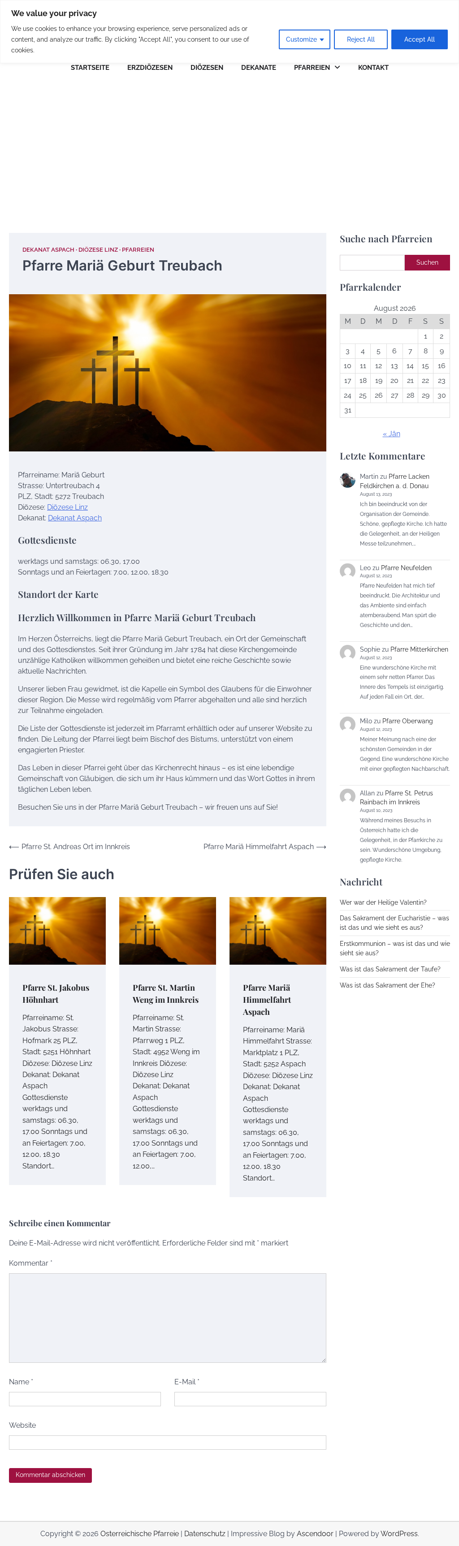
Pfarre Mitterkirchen (419, 649)
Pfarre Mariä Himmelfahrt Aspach (267, 999)
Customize (301, 39)
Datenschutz (204, 1533)
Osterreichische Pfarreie (139, 1533)
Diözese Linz (98, 249)
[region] (229, 31)
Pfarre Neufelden (406, 567)
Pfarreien (312, 68)
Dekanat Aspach (48, 249)
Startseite (90, 68)
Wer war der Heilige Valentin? (383, 902)
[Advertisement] (229, 147)
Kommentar (30, 1263)
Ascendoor (315, 1533)
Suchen (427, 262)
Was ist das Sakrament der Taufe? (390, 969)
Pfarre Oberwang (407, 721)
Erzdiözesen (150, 68)
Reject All (361, 39)
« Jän (391, 433)
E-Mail (186, 1382)
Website (22, 1425)
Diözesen (207, 68)
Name (21, 1382)
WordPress (399, 1533)
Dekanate (258, 68)
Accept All (419, 39)
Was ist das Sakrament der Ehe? (387, 985)
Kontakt (373, 68)
